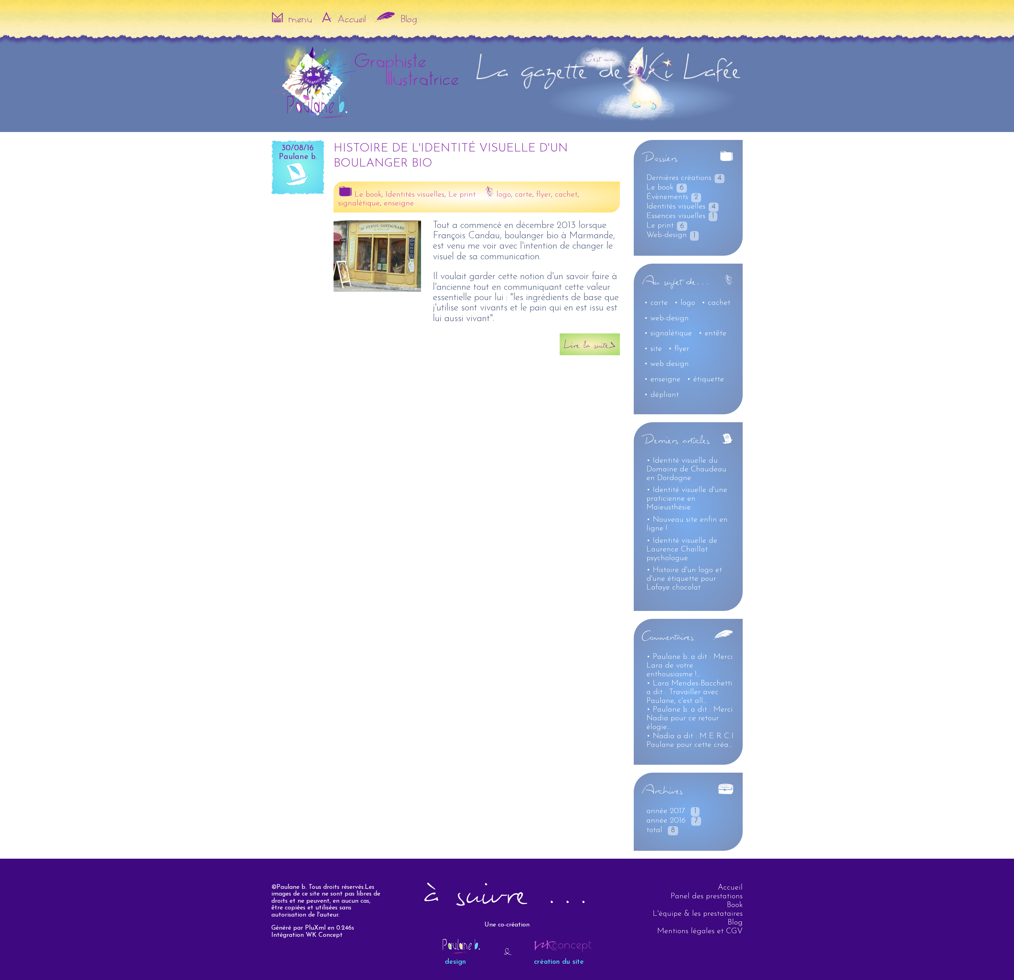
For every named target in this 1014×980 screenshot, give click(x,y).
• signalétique (668, 333)
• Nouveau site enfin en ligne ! (687, 524)
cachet (566, 195)
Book (735, 905)
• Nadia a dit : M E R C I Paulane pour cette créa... (690, 740)
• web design (666, 364)
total (654, 830)
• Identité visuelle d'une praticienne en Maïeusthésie (686, 498)
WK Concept (324, 935)
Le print (462, 195)
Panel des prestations (707, 896)
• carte (656, 303)
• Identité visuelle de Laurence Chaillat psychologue (681, 549)
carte (523, 195)
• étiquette (705, 379)
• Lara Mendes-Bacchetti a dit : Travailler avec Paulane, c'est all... (689, 692)
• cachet (715, 303)
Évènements (667, 197)
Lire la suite (586, 344)
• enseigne (662, 379)
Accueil (730, 888)
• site (653, 349)
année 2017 (665, 811)
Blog (735, 922)
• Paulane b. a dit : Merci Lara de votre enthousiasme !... (689, 665)
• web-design (666, 318)
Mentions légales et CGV (700, 931)
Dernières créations (678, 178)
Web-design (666, 235)
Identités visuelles (414, 195)
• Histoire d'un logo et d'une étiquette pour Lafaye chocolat (684, 578)
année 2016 (666, 821)
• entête (712, 333)
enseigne (399, 203)
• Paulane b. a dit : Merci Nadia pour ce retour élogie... (689, 718)
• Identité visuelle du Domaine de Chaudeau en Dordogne (686, 469)
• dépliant (661, 395)
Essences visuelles (675, 216)
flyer (543, 195)
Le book (368, 195)
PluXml (315, 928)
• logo (684, 303)
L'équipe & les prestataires (698, 914)
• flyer (678, 349)
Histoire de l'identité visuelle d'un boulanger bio (451, 156)
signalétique (359, 203)
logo (503, 195)
